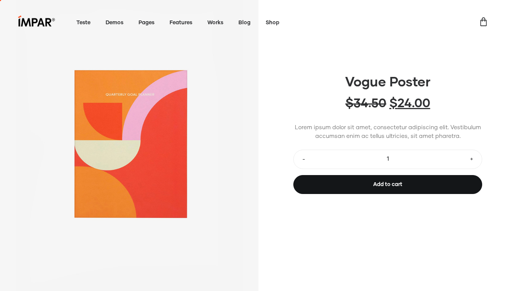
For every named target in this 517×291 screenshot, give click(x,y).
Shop (272, 22)
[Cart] (483, 23)
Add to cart (387, 184)
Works (215, 22)
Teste (83, 22)
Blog (244, 22)
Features (181, 22)
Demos (114, 22)
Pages (146, 22)
